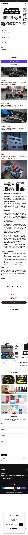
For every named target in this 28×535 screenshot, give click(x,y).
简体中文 (7, 484)
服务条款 (24, 459)
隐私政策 (19, 459)
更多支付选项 (14, 64)
